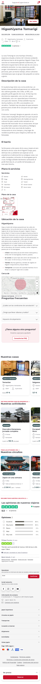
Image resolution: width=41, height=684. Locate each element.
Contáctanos (14, 657)
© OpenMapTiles (21, 293)
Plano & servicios (18, 34)
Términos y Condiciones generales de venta (20, 660)
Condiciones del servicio (30, 662)
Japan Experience (7, 610)
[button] (20, 284)
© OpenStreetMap (31, 293)
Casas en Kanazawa (9, 378)
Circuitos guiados (8, 474)
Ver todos (33, 21)
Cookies (19, 662)
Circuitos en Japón (8, 615)
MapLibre (6, 293)
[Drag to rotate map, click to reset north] (37, 287)
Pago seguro (20, 665)
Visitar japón (6, 642)
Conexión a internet (8, 626)
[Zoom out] (37, 284)
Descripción (6, 34)
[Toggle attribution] (37, 293)
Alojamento (14, 559)
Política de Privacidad (9, 662)
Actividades (5, 637)
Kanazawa (6, 425)
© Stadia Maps (13, 293)
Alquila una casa (22, 559)
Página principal (6, 559)
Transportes (5, 620)
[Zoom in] (37, 281)
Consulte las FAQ (20, 338)
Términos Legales (24, 657)
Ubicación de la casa (32, 34)
